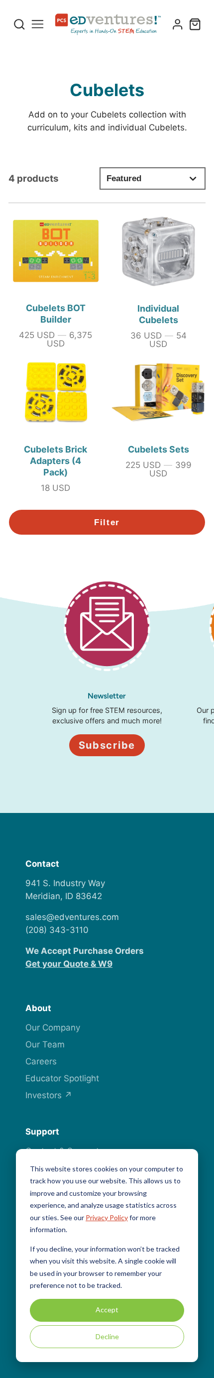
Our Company (52, 1028)
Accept (107, 1309)
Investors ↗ (48, 1095)
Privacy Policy (107, 1217)
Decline (107, 1336)
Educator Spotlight (62, 1078)
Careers (41, 1061)
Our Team (45, 1044)
